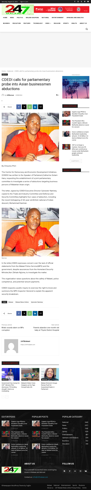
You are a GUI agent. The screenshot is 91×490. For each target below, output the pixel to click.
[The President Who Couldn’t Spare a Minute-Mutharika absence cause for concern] (66, 123)
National (10, 71)
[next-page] (6, 396)
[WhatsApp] (29, 106)
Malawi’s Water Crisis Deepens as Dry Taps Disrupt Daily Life (28, 385)
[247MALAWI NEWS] (18, 9)
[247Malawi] (3, 95)
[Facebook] (74, 1)
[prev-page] (3, 396)
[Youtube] (88, 1)
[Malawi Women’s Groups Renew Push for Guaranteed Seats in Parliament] (50, 374)
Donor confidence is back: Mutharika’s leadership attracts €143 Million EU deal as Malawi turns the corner (80, 136)
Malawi (11, 302)
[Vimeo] (84, 1)
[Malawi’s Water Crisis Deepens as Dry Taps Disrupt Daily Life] (30, 374)
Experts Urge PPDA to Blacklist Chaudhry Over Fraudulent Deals (80, 114)
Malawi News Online (22, 302)
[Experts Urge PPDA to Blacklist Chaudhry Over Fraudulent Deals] (66, 114)
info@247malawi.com (40, 477)
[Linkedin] (35, 106)
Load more (75, 161)
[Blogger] (64, 471)
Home (4, 71)
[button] (86, 29)
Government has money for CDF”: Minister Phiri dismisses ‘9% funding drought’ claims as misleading (11, 387)
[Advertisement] (45, 49)
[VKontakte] (86, 471)
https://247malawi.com (28, 344)
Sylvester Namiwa (37, 302)
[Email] (40, 106)
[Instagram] (78, 1)
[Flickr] (75, 471)
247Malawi (10, 95)
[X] (81, 1)
